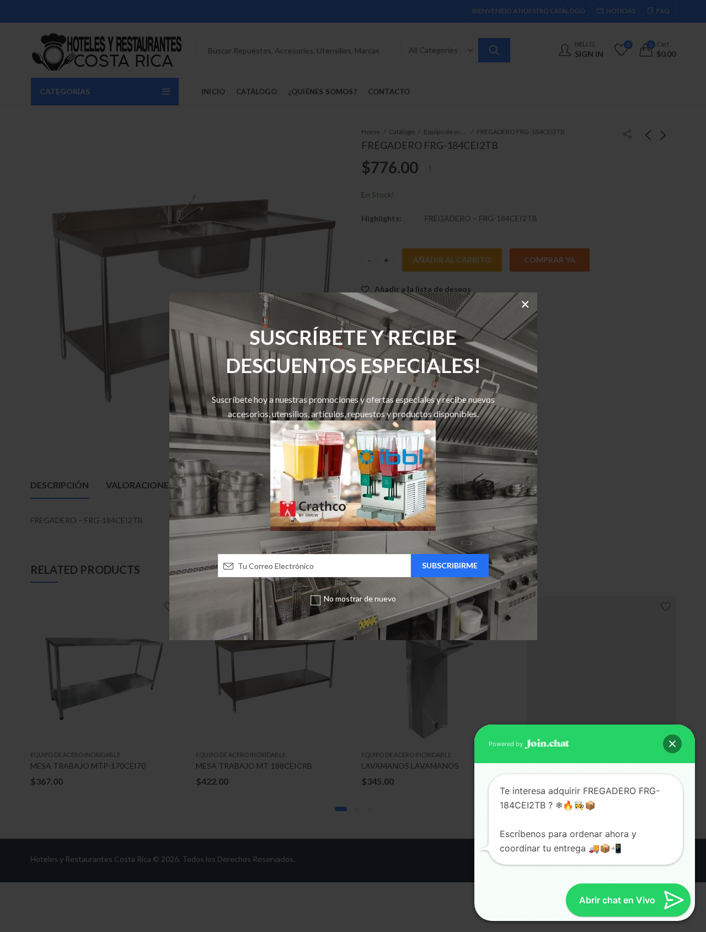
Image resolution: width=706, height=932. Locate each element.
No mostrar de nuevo (360, 598)
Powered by (507, 744)
